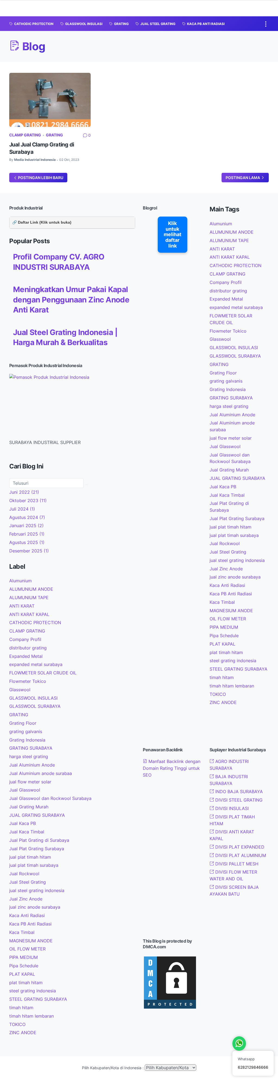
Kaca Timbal (21, 932)
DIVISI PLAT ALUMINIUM (240, 855)
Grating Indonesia (27, 740)
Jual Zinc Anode (25, 899)
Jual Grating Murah (28, 806)
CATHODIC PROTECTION (35, 622)
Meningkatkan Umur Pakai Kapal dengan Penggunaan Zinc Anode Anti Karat (71, 299)
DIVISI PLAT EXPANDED (239, 847)
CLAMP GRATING (25, 135)
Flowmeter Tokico (27, 681)
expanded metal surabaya (35, 664)
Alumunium (20, 580)
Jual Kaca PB (22, 823)
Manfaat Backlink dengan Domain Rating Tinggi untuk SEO (171, 768)
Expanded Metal (26, 656)
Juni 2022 (24, 492)
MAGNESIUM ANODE (31, 940)
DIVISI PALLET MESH (236, 864)
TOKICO (17, 1024)
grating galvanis (25, 731)
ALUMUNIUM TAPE (29, 597)
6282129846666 (253, 1067)
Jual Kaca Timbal (26, 831)
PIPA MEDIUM (23, 957)
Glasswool (19, 689)
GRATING (54, 135)
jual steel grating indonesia (36, 890)
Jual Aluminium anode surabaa (40, 773)
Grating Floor (22, 723)
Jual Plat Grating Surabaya (36, 848)
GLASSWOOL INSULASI (33, 698)
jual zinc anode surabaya (34, 907)
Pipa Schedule (23, 965)
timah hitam (21, 1007)
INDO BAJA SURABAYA (238, 791)
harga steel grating (28, 756)
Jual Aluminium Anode (32, 765)
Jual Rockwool (24, 873)
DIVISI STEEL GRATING (238, 800)
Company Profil (25, 639)
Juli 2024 (22, 509)
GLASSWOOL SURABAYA (35, 706)
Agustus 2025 (27, 542)
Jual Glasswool (24, 790)
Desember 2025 (29, 550)
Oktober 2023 (28, 500)
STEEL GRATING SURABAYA (38, 999)
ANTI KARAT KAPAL (29, 614)
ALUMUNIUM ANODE (31, 589)
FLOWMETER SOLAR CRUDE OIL (43, 672)
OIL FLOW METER (27, 949)
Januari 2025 (26, 525)
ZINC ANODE (22, 1032)
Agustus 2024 (27, 517)
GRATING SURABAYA (30, 748)
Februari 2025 (27, 534)
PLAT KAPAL (22, 974)
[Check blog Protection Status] (170, 1008)
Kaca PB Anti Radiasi (30, 924)
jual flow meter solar (30, 781)
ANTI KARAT (21, 606)
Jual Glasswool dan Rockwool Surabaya (50, 798)
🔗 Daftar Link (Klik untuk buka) (41, 222)
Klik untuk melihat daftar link (172, 234)
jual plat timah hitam (30, 857)
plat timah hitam (26, 982)
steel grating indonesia (32, 990)
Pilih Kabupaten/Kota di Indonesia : (113, 1067)
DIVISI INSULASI (231, 808)
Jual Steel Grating (27, 882)
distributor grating (28, 647)
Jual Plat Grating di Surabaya (39, 840)
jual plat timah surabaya (33, 865)
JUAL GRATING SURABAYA (37, 815)
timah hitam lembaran (31, 1016)
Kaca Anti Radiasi (27, 915)
